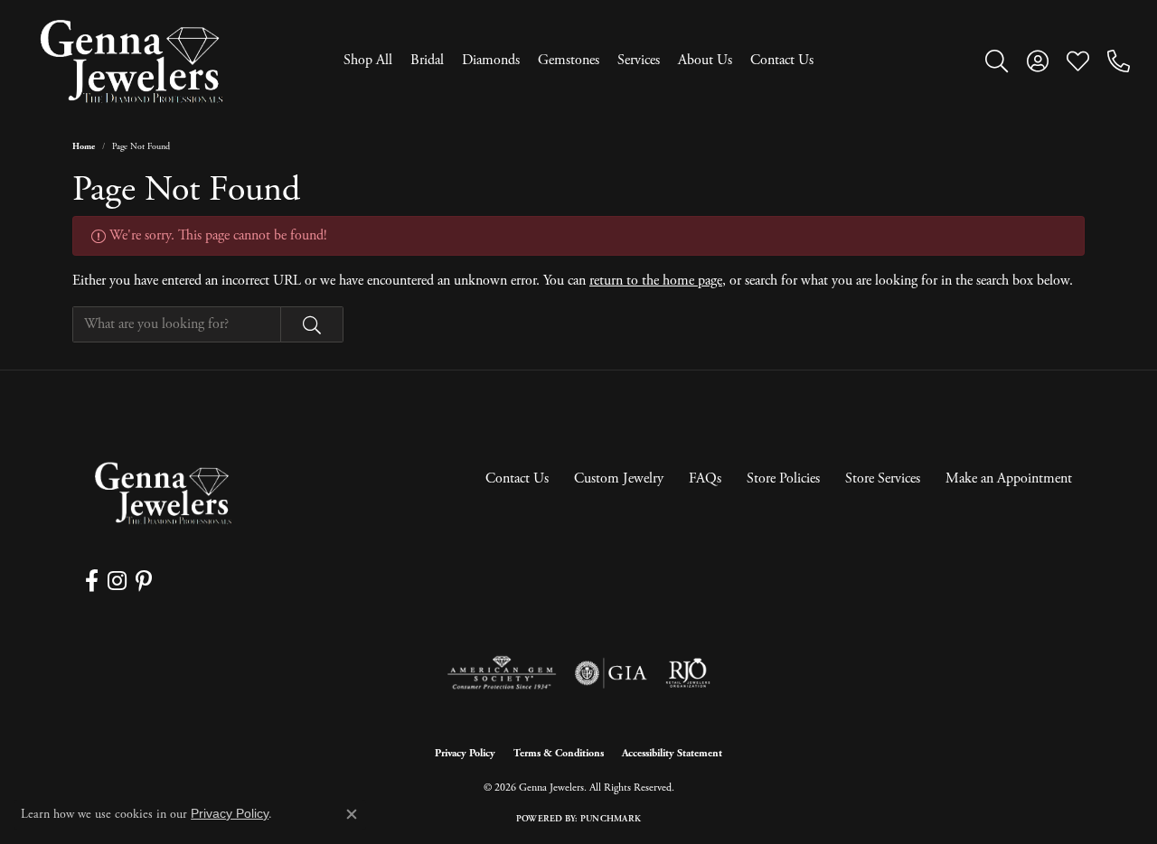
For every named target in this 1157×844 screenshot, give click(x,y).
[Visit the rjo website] (687, 673)
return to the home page (655, 280)
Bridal (427, 60)
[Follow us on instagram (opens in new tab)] (117, 581)
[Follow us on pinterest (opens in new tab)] (144, 581)
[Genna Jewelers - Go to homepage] (162, 493)
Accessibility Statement (672, 753)
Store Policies (783, 478)
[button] (996, 60)
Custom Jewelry (618, 478)
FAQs (705, 478)
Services (638, 60)
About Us (705, 60)
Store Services (882, 478)
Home (83, 147)
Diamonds (491, 60)
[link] (1118, 60)
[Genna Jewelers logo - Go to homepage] (131, 61)
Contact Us (782, 60)
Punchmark (610, 819)
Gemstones (568, 60)
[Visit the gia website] (611, 673)
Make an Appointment (1008, 478)
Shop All (367, 60)
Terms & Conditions (558, 753)
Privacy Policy (465, 753)
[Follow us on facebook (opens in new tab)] (92, 581)
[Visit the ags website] (502, 673)
